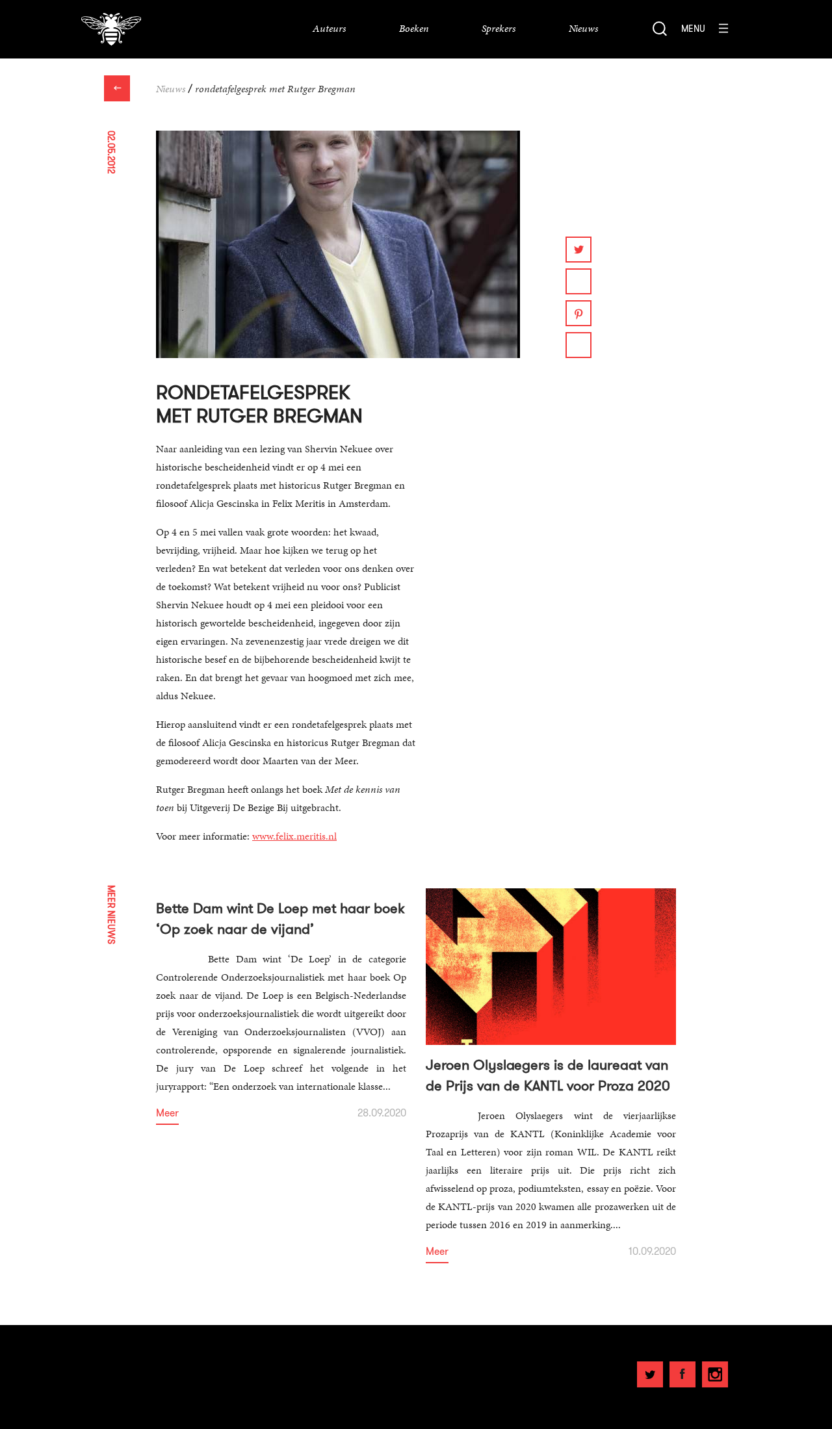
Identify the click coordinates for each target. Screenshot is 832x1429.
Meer (167, 1113)
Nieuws (170, 89)
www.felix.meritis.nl (294, 836)
